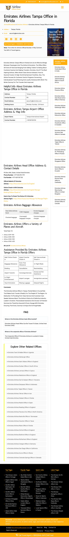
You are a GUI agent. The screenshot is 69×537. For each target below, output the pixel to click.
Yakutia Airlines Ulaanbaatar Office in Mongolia (27, 482)
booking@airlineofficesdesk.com (49, 1)
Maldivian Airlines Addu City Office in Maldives (41, 503)
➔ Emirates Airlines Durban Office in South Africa (22, 366)
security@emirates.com (16, 33)
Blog (45, 527)
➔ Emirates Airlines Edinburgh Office (18, 357)
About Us (39, 527)
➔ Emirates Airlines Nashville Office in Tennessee (22, 416)
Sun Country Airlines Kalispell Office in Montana (41, 477)
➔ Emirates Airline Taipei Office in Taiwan (19, 389)
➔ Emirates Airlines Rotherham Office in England (22, 439)
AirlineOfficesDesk (9, 24)
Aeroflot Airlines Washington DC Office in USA (10, 487)
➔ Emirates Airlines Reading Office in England (21, 407)
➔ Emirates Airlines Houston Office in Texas (20, 421)
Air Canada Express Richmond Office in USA (11, 506)
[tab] (62, 7)
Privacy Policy (49, 531)
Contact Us (52, 527)
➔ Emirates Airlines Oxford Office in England (21, 430)
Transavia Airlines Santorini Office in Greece (26, 510)
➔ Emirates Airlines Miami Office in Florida (20, 425)
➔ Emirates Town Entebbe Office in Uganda (20, 352)
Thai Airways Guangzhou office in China (56, 494)
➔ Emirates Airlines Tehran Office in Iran (19, 393)
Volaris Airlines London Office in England (25, 503)
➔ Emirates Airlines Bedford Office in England (21, 435)
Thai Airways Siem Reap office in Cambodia (56, 501)
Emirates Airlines (22, 24)
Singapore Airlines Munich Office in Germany (41, 491)
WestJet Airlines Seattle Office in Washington (25, 489)
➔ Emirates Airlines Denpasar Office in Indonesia (22, 384)
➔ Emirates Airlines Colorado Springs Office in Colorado (24, 457)
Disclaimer (40, 531)
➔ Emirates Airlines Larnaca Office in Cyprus (20, 371)
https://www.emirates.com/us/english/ (22, 184)
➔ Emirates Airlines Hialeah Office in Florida (20, 398)
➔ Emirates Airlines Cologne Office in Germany (21, 444)
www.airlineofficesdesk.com (20, 528)
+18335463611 (31, 1)
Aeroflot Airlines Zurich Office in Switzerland (10, 494)
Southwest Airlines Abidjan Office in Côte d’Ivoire (42, 484)
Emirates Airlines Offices (18, 245)
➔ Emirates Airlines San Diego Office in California (22, 448)
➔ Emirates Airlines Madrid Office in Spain (20, 403)
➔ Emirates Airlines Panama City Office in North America (24, 412)
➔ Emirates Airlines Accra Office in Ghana (20, 453)
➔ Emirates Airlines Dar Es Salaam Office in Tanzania (23, 380)
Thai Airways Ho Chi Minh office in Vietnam (57, 477)
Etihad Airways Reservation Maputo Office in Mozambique (27, 496)
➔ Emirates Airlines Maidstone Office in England (22, 375)
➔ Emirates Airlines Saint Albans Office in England (22, 361)
